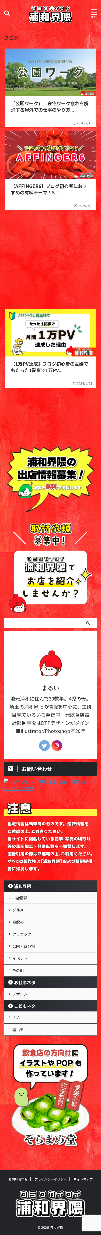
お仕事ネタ (25, 982)
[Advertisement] (50, 257)
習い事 (18, 1029)
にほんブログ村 (19, 788)
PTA (16, 1017)
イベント (19, 958)
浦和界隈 (22, 886)
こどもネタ (25, 1006)
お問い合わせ (18, 1179)
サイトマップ (83, 1179)
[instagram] (56, 745)
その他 (18, 970)
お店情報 (19, 897)
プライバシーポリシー (50, 1179)
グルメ (18, 909)
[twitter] (44, 745)
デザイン (19, 994)
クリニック (21, 934)
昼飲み (18, 922)
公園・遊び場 (23, 946)
